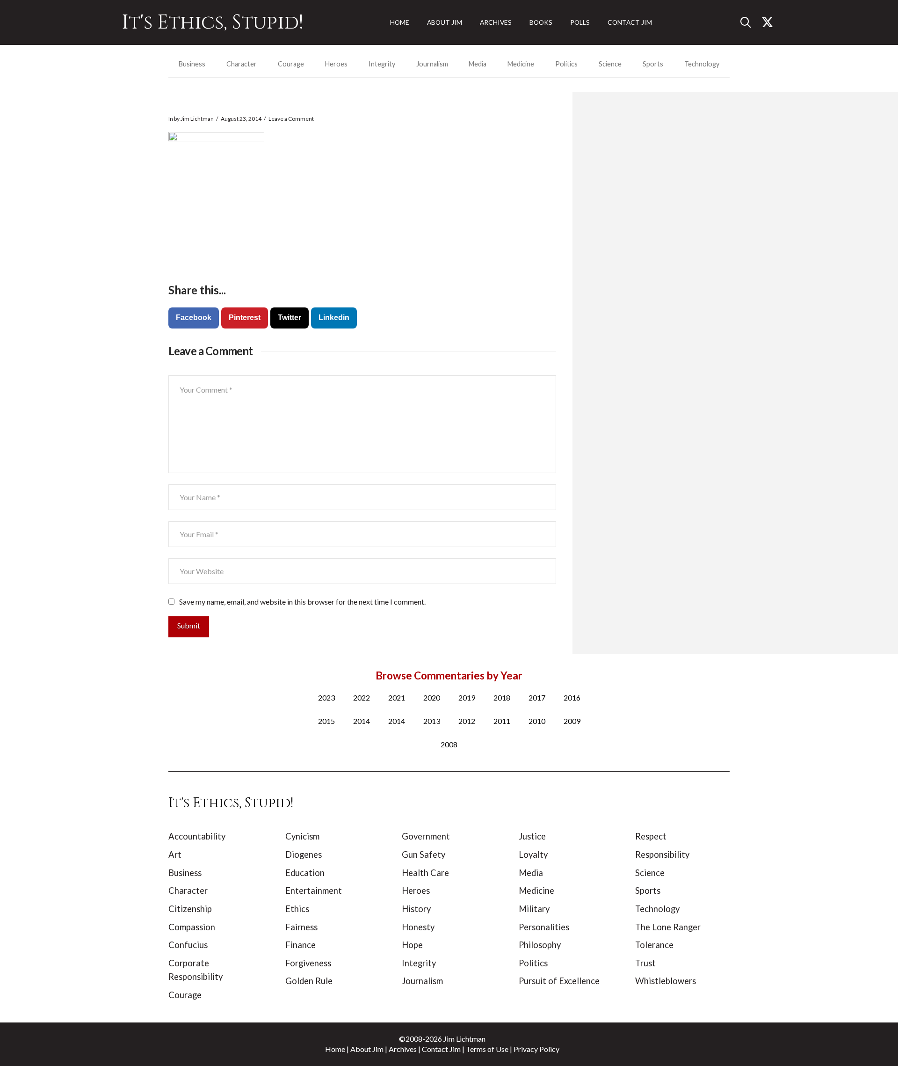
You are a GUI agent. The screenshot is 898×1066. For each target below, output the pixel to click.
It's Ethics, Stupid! (213, 22)
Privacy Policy (536, 1048)
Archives (403, 1048)
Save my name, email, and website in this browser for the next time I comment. (302, 601)
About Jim (367, 1048)
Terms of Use (487, 1048)
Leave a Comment (291, 118)
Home (335, 1048)
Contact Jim (441, 1048)
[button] (749, 22)
